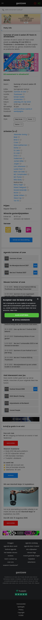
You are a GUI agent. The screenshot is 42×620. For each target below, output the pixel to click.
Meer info (13, 310)
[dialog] (21, 310)
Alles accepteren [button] (21, 315)
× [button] (37, 299)
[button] (21, 320)
